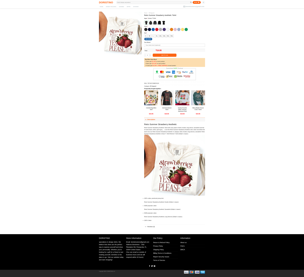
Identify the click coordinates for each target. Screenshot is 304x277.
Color (146, 26)
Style (145, 18)
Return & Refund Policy (161, 242)
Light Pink (175, 29)
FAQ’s (182, 246)
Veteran (135, 6)
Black (145, 29)
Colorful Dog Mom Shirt (151, 108)
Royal (153, 29)
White (167, 29)
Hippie (128, 6)
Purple (164, 29)
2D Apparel (151, 13)
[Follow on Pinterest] (154, 266)
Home (101, 6)
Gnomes (121, 6)
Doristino (106, 2)
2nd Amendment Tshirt (166, 108)
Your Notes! (147, 42)
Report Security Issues (161, 257)
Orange (171, 29)
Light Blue (178, 29)
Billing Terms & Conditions (162, 253)
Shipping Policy (158, 249)
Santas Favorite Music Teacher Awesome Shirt (182, 109)
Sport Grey (160, 29)
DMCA (182, 249)
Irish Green (186, 29)
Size (145, 33)
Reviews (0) (151, 226)
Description (151, 119)
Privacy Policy (158, 246)
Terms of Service (159, 260)
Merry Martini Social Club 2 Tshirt (198, 108)
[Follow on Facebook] (149, 266)
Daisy (182, 29)
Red (156, 29)
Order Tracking (111, 6)
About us (183, 242)
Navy (149, 29)
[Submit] (191, 2)
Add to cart (164, 55)
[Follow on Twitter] (152, 266)
